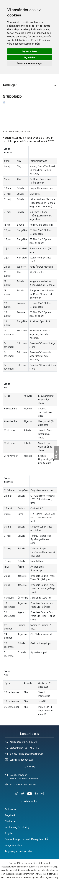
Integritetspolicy (13, 845)
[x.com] (36, 794)
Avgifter (9, 833)
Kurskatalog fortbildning (17, 827)
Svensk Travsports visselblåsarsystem (24, 839)
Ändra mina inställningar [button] (29, 63)
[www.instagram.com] (22, 794)
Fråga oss (56, 453)
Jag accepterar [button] (29, 51)
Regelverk (10, 815)
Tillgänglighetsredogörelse (18, 851)
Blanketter (10, 821)
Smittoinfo (10, 809)
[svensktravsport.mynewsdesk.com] (42, 794)
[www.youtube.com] (29, 794)
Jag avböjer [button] (29, 57)
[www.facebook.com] (16, 794)
